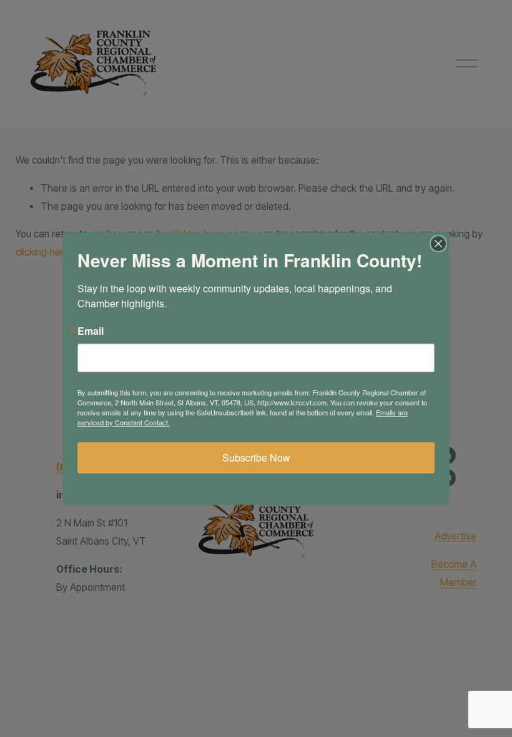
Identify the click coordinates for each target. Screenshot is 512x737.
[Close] (438, 243)
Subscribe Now (256, 457)
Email (90, 331)
